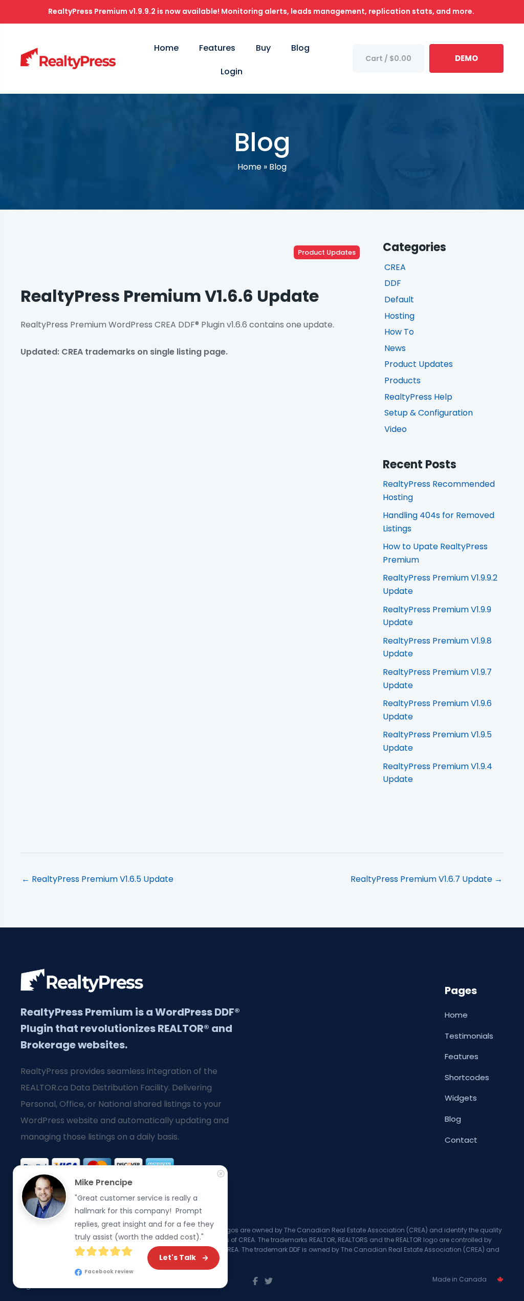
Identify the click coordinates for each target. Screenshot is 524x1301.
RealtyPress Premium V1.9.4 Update (437, 773)
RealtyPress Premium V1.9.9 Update (437, 616)
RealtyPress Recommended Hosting (439, 490)
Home (249, 167)
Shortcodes (467, 1077)
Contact (461, 1139)
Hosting (399, 316)
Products (402, 380)
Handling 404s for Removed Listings (438, 521)
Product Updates (327, 252)
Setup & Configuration (428, 413)
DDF (392, 283)
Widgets (461, 1097)
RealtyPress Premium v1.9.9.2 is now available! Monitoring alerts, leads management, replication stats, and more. (262, 11)
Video (395, 429)
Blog (278, 167)
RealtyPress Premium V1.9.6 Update (437, 709)
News (395, 348)
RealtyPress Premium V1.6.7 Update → (427, 879)
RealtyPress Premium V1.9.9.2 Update (440, 584)
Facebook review (108, 1271)
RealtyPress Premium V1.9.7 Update (437, 678)
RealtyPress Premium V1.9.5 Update (437, 741)
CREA (395, 267)
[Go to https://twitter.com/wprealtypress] (269, 1281)
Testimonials (469, 1035)
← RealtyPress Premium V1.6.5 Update (97, 879)
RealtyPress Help (418, 397)
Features (461, 1056)
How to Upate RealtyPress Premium (435, 553)
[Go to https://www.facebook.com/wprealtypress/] (255, 1281)
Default (399, 299)
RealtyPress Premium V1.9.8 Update (437, 647)
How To (399, 332)
